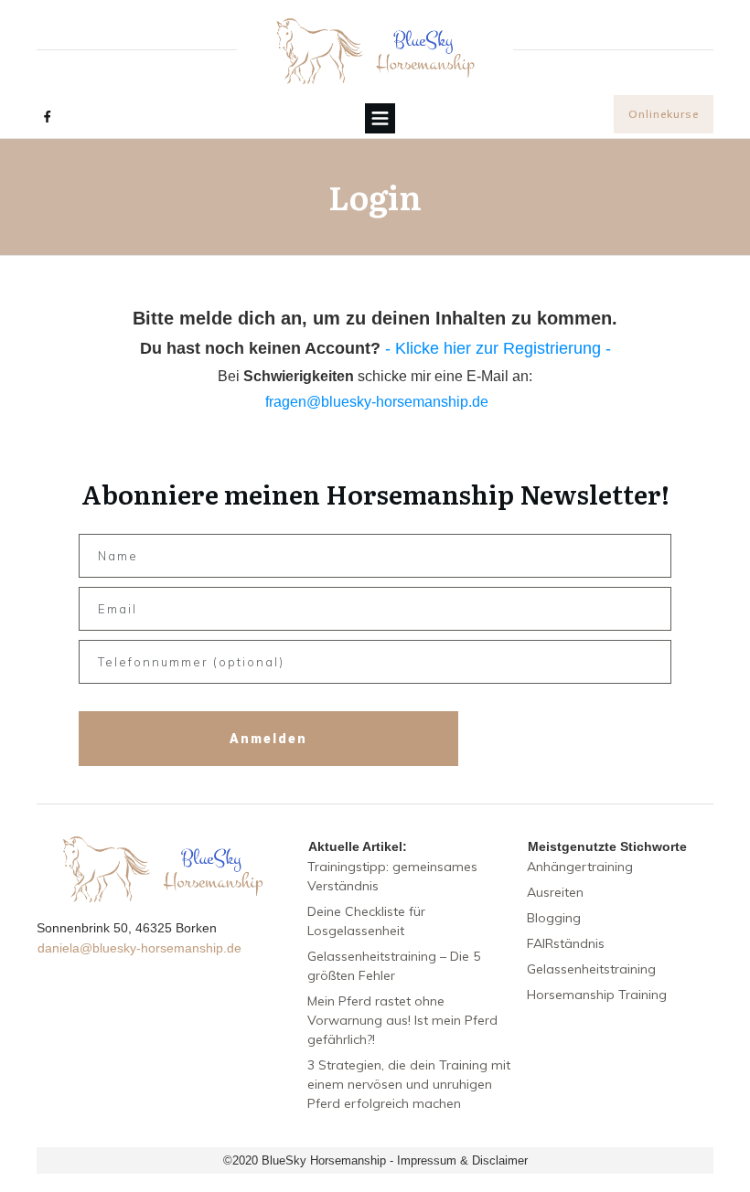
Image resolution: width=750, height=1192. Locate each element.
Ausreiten (555, 892)
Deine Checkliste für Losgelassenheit (366, 921)
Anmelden (268, 738)
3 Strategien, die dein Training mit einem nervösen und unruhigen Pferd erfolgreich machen (408, 1084)
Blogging (554, 918)
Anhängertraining (580, 866)
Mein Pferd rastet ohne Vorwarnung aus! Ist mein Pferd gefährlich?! (402, 1020)
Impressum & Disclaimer (462, 1160)
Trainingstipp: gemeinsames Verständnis (392, 876)
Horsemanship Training (597, 994)
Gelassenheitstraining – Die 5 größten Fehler (393, 966)
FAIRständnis (566, 943)
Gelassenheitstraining (591, 969)
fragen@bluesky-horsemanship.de (376, 402)
